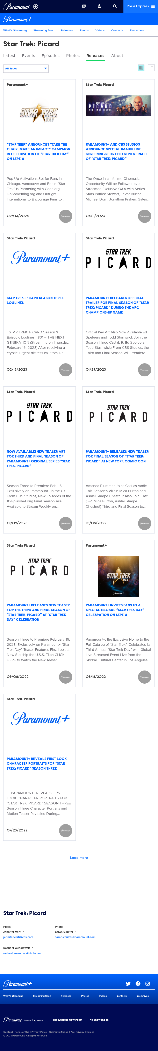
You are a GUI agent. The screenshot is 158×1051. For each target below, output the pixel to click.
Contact (8, 1032)
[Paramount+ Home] (79, 19)
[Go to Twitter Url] (131, 983)
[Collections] (84, 6)
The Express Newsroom (67, 1020)
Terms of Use (22, 1032)
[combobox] (26, 69)
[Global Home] (16, 6)
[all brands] (35, 6)
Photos (84, 30)
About (117, 55)
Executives (137, 30)
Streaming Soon (43, 30)
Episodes (51, 55)
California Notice (58, 1032)
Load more (79, 858)
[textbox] (26, 69)
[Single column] (151, 68)
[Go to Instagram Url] (150, 983)
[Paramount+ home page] (64, 983)
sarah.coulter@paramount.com (75, 937)
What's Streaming (15, 30)
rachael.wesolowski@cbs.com (22, 953)
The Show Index (98, 1020)
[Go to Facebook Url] (140, 983)
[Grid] (141, 68)
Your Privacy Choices (82, 1032)
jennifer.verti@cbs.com (18, 937)
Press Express (138, 6)
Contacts (117, 30)
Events (28, 55)
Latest (9, 55)
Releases (67, 30)
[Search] (115, 6)
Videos (100, 30)
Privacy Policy (39, 1032)
